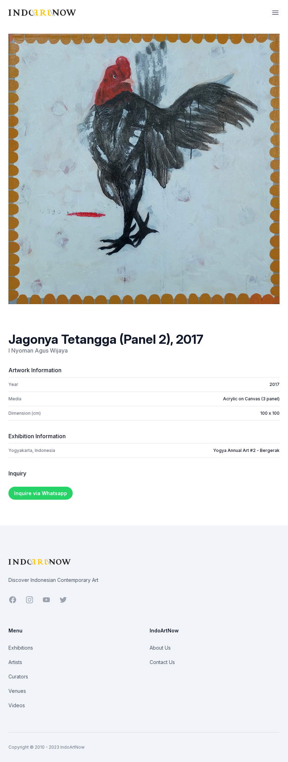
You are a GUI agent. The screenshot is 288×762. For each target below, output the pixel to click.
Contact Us (162, 662)
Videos (16, 705)
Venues (17, 691)
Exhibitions (20, 648)
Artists (15, 662)
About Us (160, 648)
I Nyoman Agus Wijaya (38, 350)
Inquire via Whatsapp (40, 493)
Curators (18, 676)
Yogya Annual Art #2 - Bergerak (246, 450)
